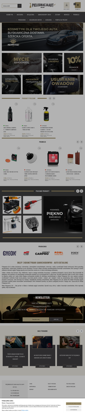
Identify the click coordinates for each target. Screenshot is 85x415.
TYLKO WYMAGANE (73, 406)
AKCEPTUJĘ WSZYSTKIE (73, 403)
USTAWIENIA (73, 409)
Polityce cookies (24, 410)
